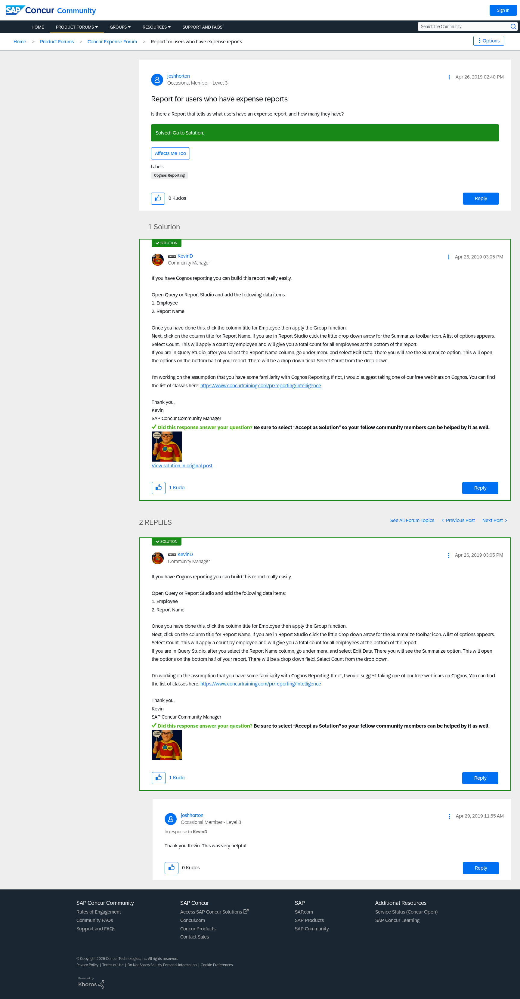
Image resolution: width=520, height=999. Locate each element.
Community (76, 11)
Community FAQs (94, 920)
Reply (481, 198)
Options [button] (491, 40)
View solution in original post (182, 465)
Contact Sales (194, 936)
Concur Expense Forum (112, 41)
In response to (186, 831)
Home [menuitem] (38, 27)
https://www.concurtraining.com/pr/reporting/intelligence (260, 385)
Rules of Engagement (98, 911)
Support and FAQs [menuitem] (202, 27)
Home (20, 41)
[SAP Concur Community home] (30, 10)
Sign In (503, 10)
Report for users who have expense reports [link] (196, 41)
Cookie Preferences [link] (217, 965)
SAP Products (309, 920)
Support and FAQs (95, 928)
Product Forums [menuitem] (75, 27)
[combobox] (468, 26)
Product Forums (57, 41)
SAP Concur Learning (397, 920)
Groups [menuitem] (118, 27)
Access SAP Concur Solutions (211, 911)
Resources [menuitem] (155, 27)
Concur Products (197, 928)
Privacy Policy (87, 965)
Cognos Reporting (169, 175)
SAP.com (304, 911)
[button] (449, 77)
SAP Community (312, 928)
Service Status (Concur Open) (406, 911)
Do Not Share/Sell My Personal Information (162, 965)
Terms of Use (113, 965)
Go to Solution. (188, 132)
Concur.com (192, 920)
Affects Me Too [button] (170, 153)
